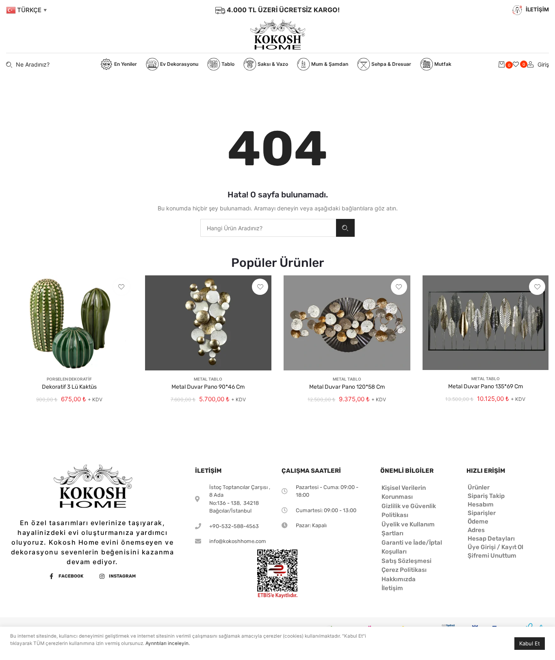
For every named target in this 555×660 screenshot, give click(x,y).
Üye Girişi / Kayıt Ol (495, 547)
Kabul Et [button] (529, 643)
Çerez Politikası (404, 569)
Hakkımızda (399, 579)
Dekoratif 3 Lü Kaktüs (69, 386)
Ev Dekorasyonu (178, 64)
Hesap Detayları (491, 538)
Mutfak (442, 64)
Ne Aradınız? (345, 228)
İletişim (392, 588)
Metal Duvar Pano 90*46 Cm (208, 386)
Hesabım (481, 504)
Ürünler (479, 487)
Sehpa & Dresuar (390, 64)
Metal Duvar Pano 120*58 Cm (347, 386)
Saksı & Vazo (272, 64)
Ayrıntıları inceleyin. (167, 643)
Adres (476, 530)
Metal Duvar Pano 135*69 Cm (485, 386)
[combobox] (268, 228)
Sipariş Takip (486, 496)
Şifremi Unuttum (492, 555)
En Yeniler (125, 64)
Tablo (227, 64)
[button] (121, 287)
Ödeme (478, 521)
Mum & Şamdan (329, 64)
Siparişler (482, 513)
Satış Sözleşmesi (406, 561)
